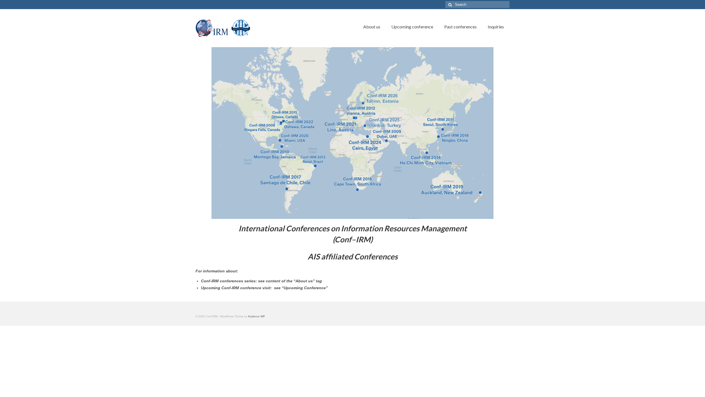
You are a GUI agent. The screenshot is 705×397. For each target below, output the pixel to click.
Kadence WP (256, 316)
